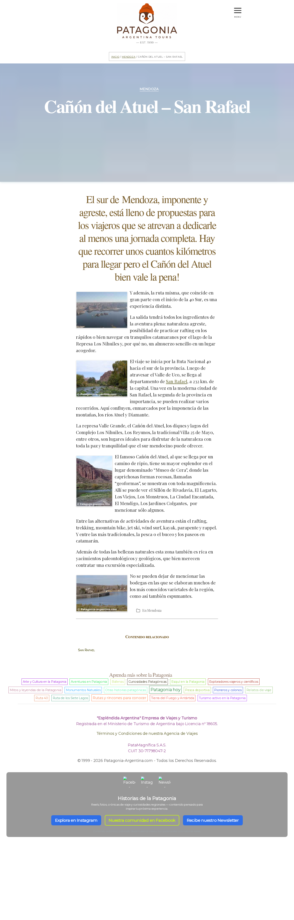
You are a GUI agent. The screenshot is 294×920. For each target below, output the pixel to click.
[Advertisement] (147, 886)
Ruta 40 (42, 698)
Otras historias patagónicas (125, 690)
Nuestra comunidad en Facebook (142, 820)
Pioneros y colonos (228, 690)
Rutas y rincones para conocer (119, 698)
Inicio (115, 56)
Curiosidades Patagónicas (147, 682)
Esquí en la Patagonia (187, 682)
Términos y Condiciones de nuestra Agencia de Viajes (147, 733)
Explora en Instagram (76, 820)
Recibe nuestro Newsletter (213, 820)
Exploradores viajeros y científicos (233, 682)
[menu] (238, 8)
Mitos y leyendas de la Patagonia (35, 690)
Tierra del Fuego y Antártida (172, 698)
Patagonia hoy (165, 689)
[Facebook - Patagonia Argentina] (129, 783)
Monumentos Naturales (83, 690)
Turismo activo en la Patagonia (222, 698)
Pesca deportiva (197, 690)
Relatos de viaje (258, 690)
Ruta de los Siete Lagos (70, 698)
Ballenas (118, 682)
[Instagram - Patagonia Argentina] (147, 783)
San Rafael (176, 381)
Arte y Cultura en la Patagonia (44, 682)
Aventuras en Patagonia (89, 682)
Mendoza (128, 56)
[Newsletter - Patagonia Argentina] (165, 783)
